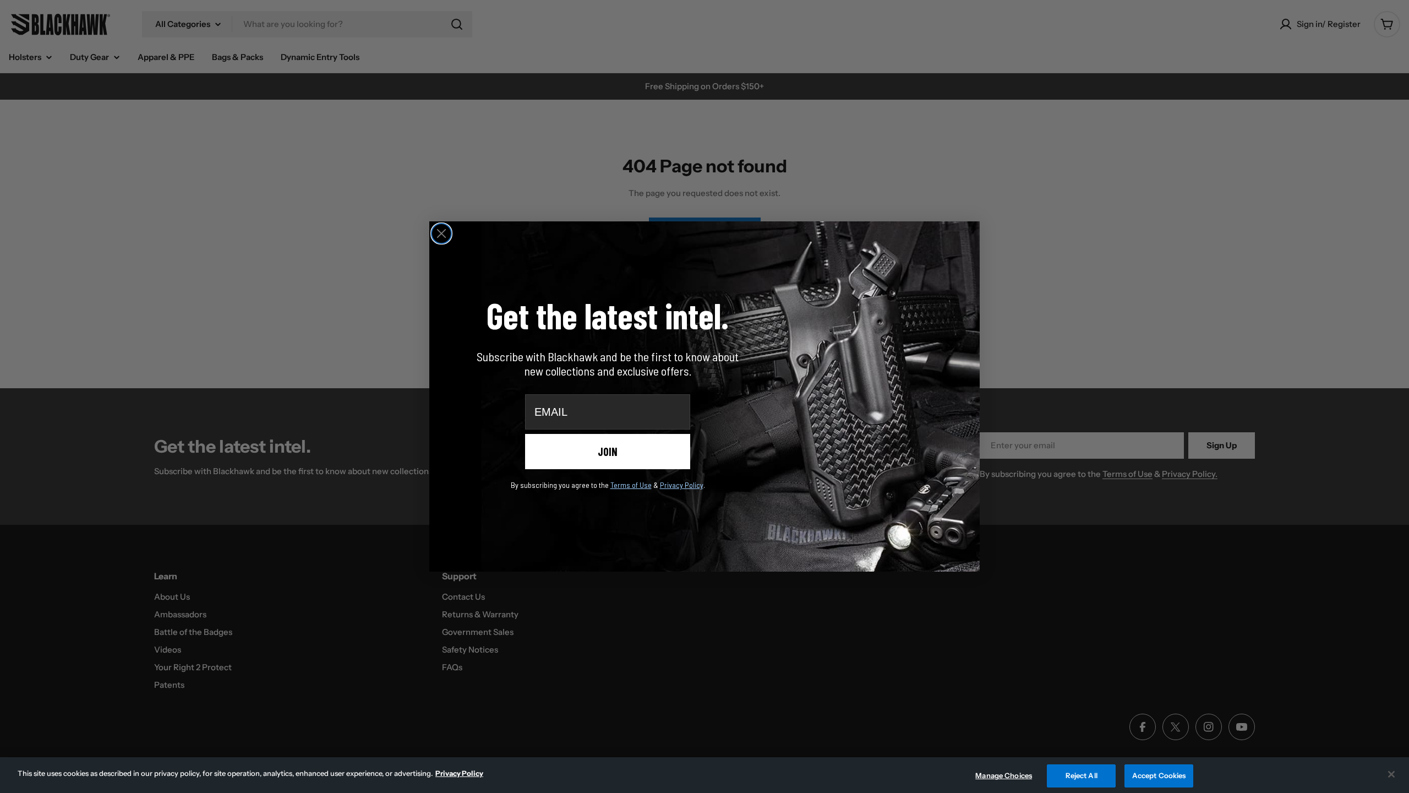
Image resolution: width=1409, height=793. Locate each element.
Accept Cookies (1159, 775)
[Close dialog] (441, 233)
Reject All (1081, 775)
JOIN (608, 451)
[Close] (1391, 774)
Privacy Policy (459, 773)
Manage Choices (1003, 775)
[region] (704, 775)
